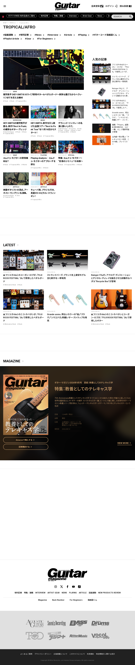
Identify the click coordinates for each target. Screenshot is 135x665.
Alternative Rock (10, 285)
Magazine (14, 361)
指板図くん (92, 600)
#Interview (54, 35)
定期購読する (26, 447)
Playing (43, 155)
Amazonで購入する (25, 440)
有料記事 (44, 16)
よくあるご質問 (26, 654)
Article (16, 187)
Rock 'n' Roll (76, 130)
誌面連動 (92, 593)
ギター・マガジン (9, 23)
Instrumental (9, 195)
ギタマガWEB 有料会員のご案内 (21, 16)
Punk (6, 101)
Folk (80, 129)
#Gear (30, 38)
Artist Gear (87, 16)
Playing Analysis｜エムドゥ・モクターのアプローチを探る (43, 161)
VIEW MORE (124, 443)
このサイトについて (77, 654)
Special (71, 155)
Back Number (58, 600)
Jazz (18, 195)
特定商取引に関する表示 (105, 654)
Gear (15, 91)
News (100, 16)
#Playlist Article (13, 38)
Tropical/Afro (21, 101)
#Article (70, 35)
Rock (12, 101)
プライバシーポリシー (43, 654)
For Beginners (76, 600)
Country (73, 129)
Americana (63, 129)
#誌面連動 (10, 35)
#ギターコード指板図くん (106, 35)
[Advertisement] (67, 495)
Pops (61, 130)
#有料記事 (25, 35)
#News (40, 35)
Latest (11, 245)
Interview (73, 16)
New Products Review (109, 593)
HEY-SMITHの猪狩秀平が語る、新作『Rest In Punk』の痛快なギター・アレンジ (15, 126)
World (74, 132)
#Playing (84, 35)
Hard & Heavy (9, 132)
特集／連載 (58, 16)
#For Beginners (46, 38)
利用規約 (90, 654)
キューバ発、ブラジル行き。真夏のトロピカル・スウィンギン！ (43, 193)
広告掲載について (60, 654)
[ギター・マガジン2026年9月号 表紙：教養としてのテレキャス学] (25, 433)
